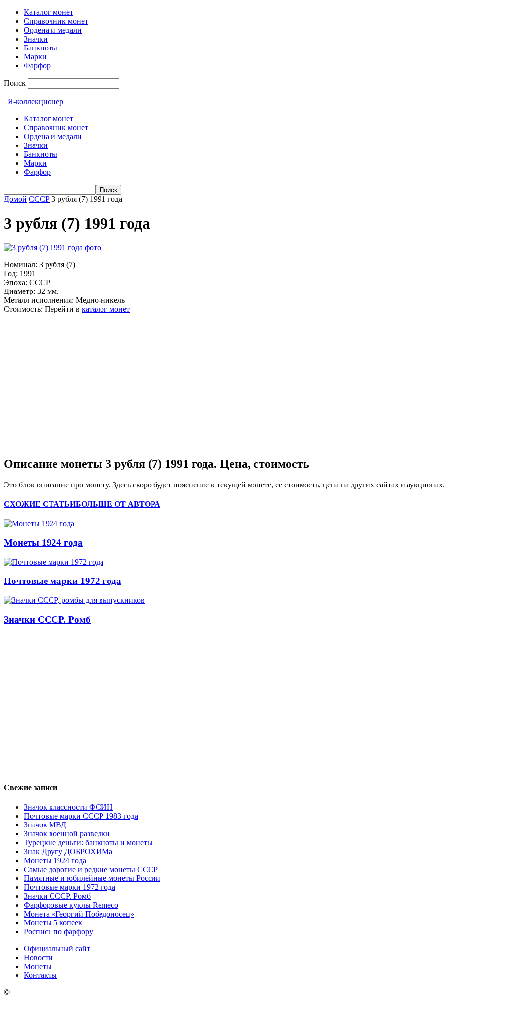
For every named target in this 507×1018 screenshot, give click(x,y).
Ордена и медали (53, 30)
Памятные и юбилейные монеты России (92, 878)
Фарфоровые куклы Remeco (71, 905)
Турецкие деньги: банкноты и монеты (88, 842)
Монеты (37, 966)
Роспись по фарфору (58, 931)
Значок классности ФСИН (68, 807)
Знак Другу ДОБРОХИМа (68, 851)
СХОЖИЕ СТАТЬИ (40, 504)
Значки (36, 39)
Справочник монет (56, 21)
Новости (38, 957)
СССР (39, 199)
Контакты (40, 975)
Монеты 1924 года (43, 542)
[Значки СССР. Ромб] (74, 600)
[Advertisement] (78, 383)
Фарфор (37, 65)
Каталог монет (48, 12)
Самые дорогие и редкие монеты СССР (91, 869)
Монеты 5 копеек (53, 923)
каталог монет (106, 309)
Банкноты (40, 48)
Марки (35, 56)
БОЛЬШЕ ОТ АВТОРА (118, 504)
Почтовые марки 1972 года (62, 581)
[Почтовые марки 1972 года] (53, 562)
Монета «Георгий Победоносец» (79, 914)
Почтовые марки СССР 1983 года (81, 816)
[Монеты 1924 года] (39, 523)
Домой (15, 199)
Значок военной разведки (67, 833)
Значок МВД (45, 825)
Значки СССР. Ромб (47, 619)
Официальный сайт (57, 948)
